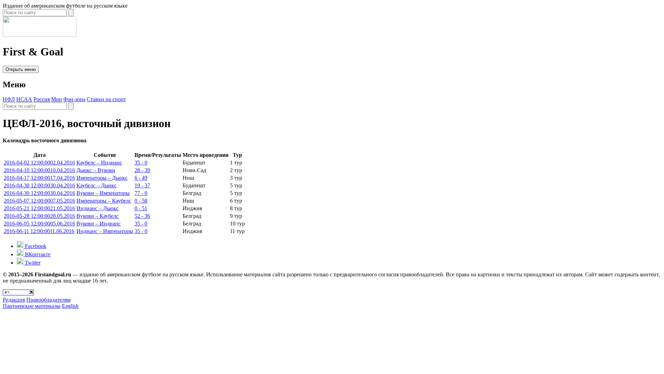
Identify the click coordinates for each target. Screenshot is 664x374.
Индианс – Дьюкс (97, 208)
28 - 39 (142, 170)
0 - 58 (141, 201)
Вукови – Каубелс (97, 216)
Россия (42, 99)
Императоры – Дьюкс (102, 178)
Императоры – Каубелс (103, 201)
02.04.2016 (39, 163)
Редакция (14, 300)
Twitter (32, 263)
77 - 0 (141, 193)
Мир (56, 99)
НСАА (24, 99)
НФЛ (9, 99)
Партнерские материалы (32, 306)
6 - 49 (141, 178)
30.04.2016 (39, 185)
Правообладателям (48, 300)
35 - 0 (141, 163)
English (70, 306)
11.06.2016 (39, 231)
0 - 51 (141, 208)
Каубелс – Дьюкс (96, 185)
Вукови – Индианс (98, 223)
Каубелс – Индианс (99, 163)
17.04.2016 (39, 178)
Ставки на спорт (106, 99)
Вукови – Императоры (103, 193)
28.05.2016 (39, 216)
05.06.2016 (39, 223)
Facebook (35, 246)
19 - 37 (142, 185)
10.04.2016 (39, 170)
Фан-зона (74, 99)
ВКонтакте (37, 254)
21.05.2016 (39, 208)
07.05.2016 (39, 201)
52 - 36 (142, 216)
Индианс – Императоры (104, 231)
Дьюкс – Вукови (95, 170)
